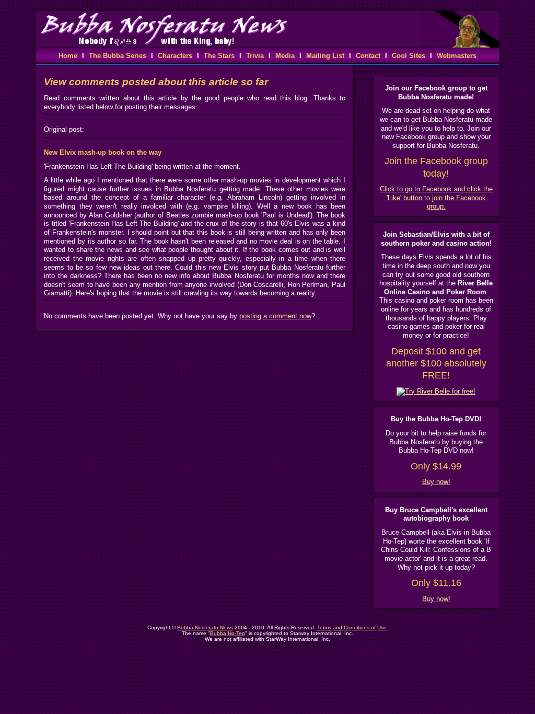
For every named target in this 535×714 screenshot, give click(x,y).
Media (285, 56)
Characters (175, 56)
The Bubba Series (117, 56)
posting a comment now (275, 316)
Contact (368, 56)
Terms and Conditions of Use (352, 627)
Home (68, 56)
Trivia (255, 56)
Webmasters (456, 56)
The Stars (219, 56)
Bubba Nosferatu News (205, 627)
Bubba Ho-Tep (227, 633)
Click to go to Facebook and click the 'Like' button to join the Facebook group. (436, 197)
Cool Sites (408, 56)
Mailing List (325, 56)
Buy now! (436, 482)
